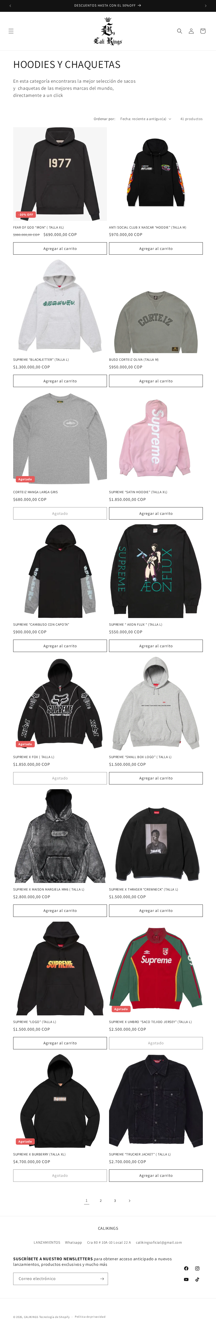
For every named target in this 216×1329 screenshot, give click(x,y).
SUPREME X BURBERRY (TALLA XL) (39, 1154)
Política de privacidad (90, 1316)
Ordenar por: (104, 118)
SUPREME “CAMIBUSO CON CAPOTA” (41, 624)
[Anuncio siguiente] (206, 6)
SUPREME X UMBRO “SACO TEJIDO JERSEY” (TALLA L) (150, 1022)
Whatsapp (73, 1242)
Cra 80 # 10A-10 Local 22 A (109, 1242)
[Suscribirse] (102, 1279)
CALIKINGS (31, 1317)
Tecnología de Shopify (54, 1317)
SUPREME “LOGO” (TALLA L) (34, 1022)
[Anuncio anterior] (10, 6)
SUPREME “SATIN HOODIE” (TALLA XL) (138, 492)
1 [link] (87, 1200)
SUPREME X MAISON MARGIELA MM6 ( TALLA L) (49, 889)
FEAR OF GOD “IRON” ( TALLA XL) (38, 227)
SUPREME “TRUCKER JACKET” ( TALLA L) (140, 1154)
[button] (11, 31)
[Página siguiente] (129, 1201)
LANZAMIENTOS (47, 1242)
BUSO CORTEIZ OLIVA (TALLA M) (134, 360)
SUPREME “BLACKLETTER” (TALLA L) (41, 360)
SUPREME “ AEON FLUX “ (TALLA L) (136, 624)
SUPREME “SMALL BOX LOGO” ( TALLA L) (140, 757)
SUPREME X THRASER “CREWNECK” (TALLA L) (143, 889)
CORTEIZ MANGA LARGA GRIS (35, 492)
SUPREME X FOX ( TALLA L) (33, 757)
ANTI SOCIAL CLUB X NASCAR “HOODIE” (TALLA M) (147, 227)
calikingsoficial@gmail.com (159, 1242)
